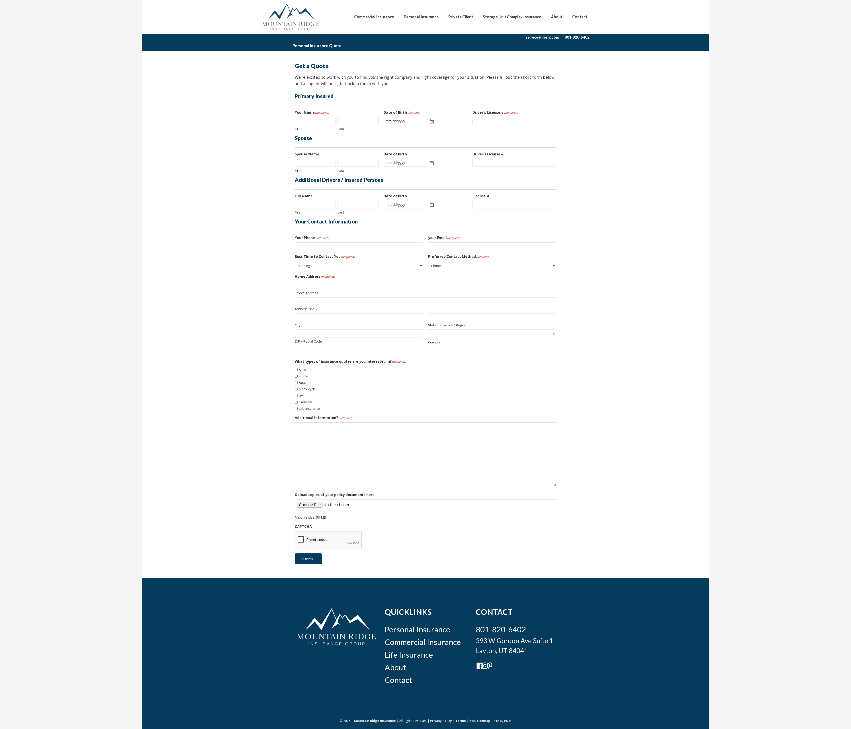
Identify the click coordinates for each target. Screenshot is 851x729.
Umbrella (305, 402)
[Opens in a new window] (478, 668)
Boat (302, 382)
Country (434, 342)
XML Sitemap (479, 721)
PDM (507, 721)
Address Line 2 (306, 309)
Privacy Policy (441, 721)
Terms (460, 721)
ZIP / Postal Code (308, 341)
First (298, 128)
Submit (308, 559)
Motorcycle (307, 389)
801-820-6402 (577, 37)
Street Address (306, 293)
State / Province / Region (447, 325)
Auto (302, 369)
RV (301, 395)
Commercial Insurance (423, 642)
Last (341, 128)
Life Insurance (309, 408)
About (395, 667)
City (298, 325)
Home (303, 376)
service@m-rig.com (542, 37)
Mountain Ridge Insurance (375, 721)
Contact (398, 679)
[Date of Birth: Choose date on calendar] (431, 121)
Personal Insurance (417, 629)
